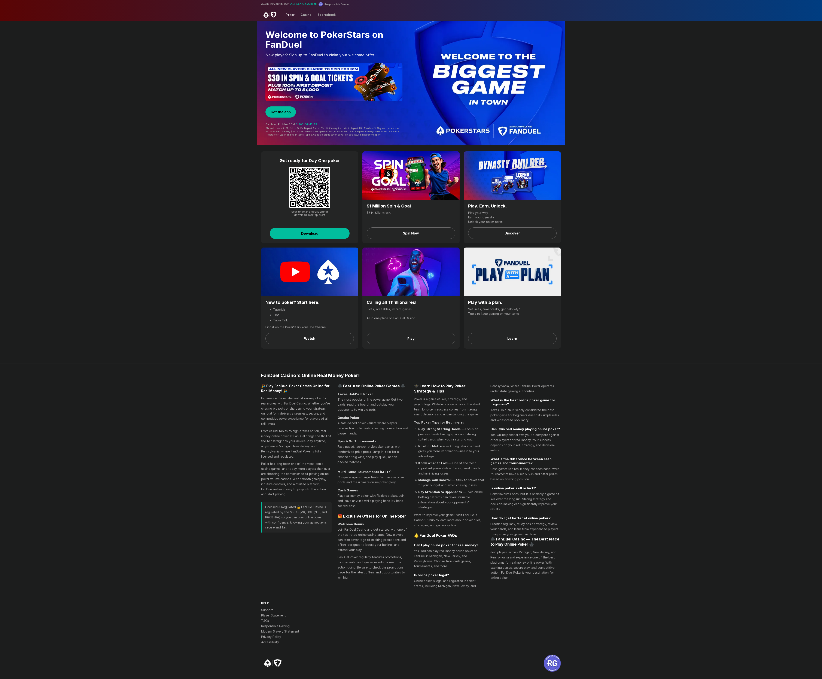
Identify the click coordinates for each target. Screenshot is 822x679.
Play (411, 338)
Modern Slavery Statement (280, 631)
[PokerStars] (272, 663)
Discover (512, 233)
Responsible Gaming (275, 626)
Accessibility (270, 642)
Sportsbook (326, 14)
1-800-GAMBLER (306, 124)
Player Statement (273, 615)
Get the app (281, 112)
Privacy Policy (271, 637)
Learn (512, 338)
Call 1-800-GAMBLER (303, 4)
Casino (306, 14)
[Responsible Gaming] (552, 663)
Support (267, 610)
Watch (309, 338)
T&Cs (265, 620)
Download (309, 233)
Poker (290, 14)
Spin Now (411, 233)
